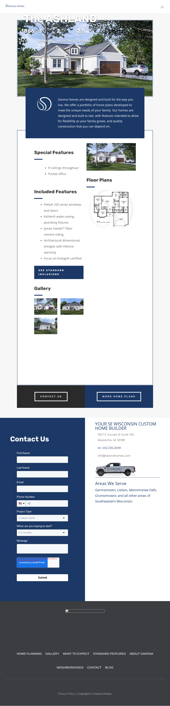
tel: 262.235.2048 (109, 448)
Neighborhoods (70, 667)
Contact (94, 667)
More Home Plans (118, 396)
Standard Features (109, 653)
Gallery (52, 653)
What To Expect (76, 653)
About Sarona (141, 653)
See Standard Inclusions (51, 272)
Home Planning (29, 653)
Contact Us (51, 396)
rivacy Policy (67, 693)
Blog (109, 667)
